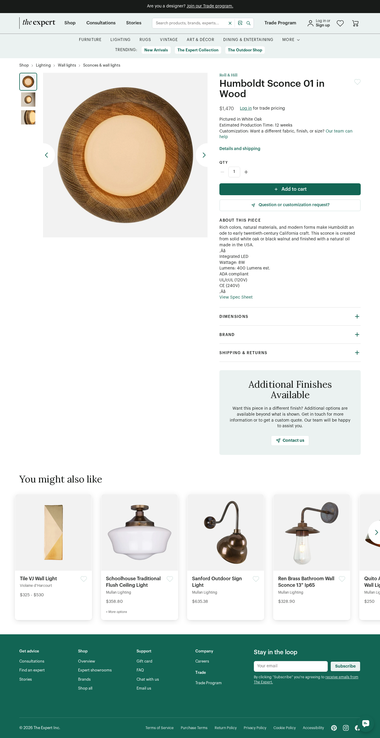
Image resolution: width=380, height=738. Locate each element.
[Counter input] (290, 172)
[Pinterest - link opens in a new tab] (334, 728)
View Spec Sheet (236, 297)
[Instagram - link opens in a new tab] (346, 728)
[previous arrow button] (49, 155)
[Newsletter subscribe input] (291, 666)
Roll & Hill (228, 75)
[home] (37, 23)
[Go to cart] (355, 23)
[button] (340, 23)
